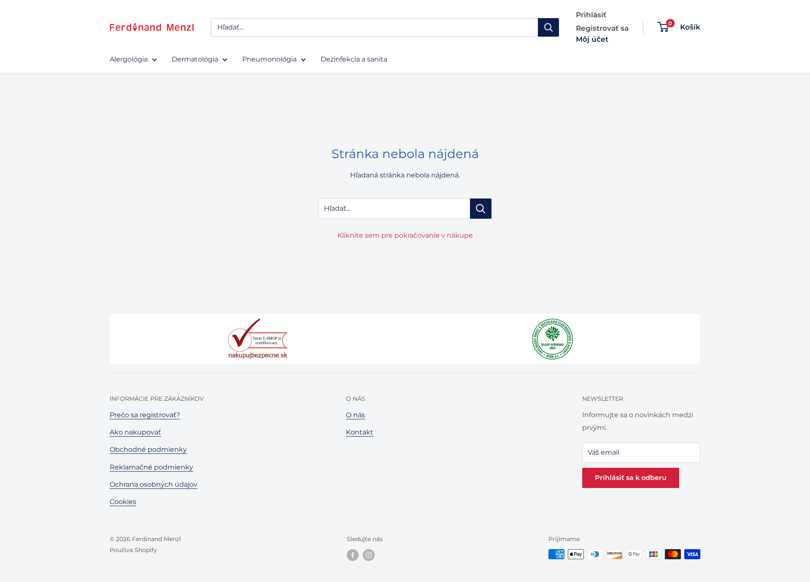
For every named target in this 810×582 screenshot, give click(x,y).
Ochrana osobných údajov (153, 484)
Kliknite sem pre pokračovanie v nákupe (405, 235)
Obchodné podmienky (148, 449)
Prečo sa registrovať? (145, 415)
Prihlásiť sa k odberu (631, 478)
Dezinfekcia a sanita (354, 59)
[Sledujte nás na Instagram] (369, 555)
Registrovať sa (602, 28)
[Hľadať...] (480, 208)
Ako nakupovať (135, 432)
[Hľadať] (548, 27)
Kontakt (359, 432)
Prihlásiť (591, 15)
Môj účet (592, 39)
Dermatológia (195, 59)
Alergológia (129, 59)
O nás (355, 415)
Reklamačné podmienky (151, 467)
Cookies (123, 502)
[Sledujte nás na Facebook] (353, 555)
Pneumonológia (269, 59)
